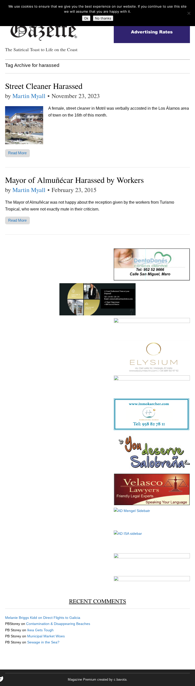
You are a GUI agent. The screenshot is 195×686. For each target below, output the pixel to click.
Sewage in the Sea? (43, 642)
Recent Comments (97, 601)
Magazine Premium (82, 679)
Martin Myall (28, 96)
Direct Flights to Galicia (61, 618)
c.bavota (120, 679)
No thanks (103, 18)
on (24, 618)
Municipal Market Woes (46, 636)
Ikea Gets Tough (40, 630)
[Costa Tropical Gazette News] (43, 28)
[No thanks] (188, 13)
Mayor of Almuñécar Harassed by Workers (74, 179)
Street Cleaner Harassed (44, 85)
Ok (86, 18)
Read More (17, 153)
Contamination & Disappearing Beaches (58, 624)
